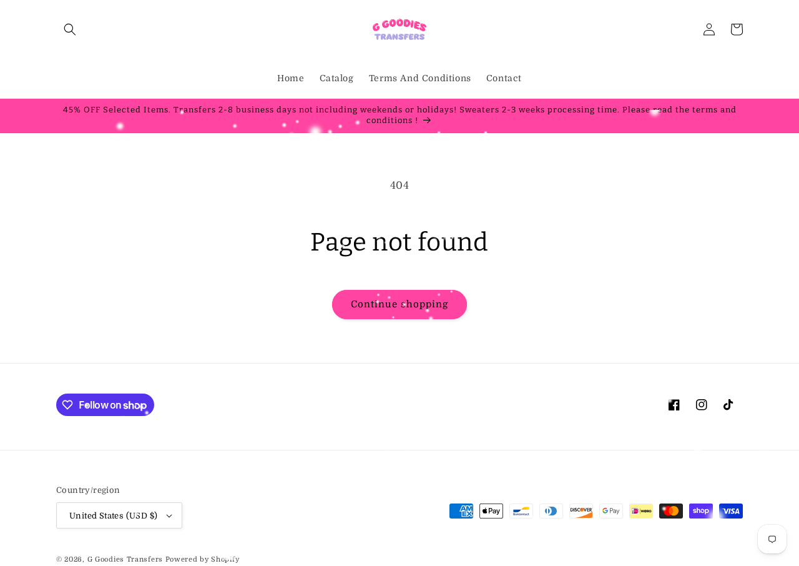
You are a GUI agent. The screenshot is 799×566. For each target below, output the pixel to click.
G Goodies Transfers (125, 559)
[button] (70, 29)
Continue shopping (399, 304)
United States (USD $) (113, 515)
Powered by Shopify (202, 559)
